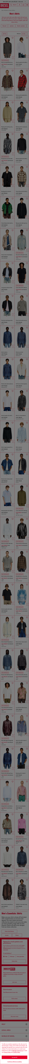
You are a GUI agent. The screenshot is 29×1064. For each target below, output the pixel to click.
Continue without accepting (14, 1061)
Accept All (14, 1057)
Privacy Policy (7, 1052)
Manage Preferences (17, 1050)
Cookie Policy (16, 1052)
